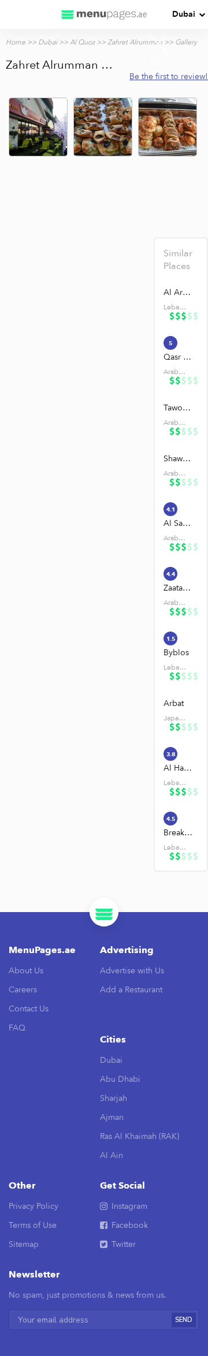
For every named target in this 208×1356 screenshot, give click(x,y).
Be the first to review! (168, 76)
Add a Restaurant (131, 989)
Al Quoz (82, 42)
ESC (158, 62)
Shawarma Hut (178, 458)
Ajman (112, 1117)
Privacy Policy (33, 1206)
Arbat (174, 703)
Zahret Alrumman (134, 42)
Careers (23, 989)
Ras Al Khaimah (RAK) (139, 1136)
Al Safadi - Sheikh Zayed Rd (178, 523)
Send (183, 1320)
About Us (26, 970)
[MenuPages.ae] (104, 14)
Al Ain (111, 1155)
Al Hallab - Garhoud (178, 768)
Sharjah (113, 1098)
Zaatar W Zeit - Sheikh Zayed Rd (178, 587)
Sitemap (24, 1244)
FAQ (17, 1027)
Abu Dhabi (120, 1079)
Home (15, 42)
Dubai (183, 14)
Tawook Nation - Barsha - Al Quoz (178, 407)
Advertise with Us (132, 970)
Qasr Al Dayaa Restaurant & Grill (178, 357)
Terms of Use (33, 1225)
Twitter (124, 1244)
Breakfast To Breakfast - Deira (178, 832)
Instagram (129, 1206)
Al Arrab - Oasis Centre (178, 292)
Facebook (130, 1225)
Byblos (176, 652)
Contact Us (29, 1008)
